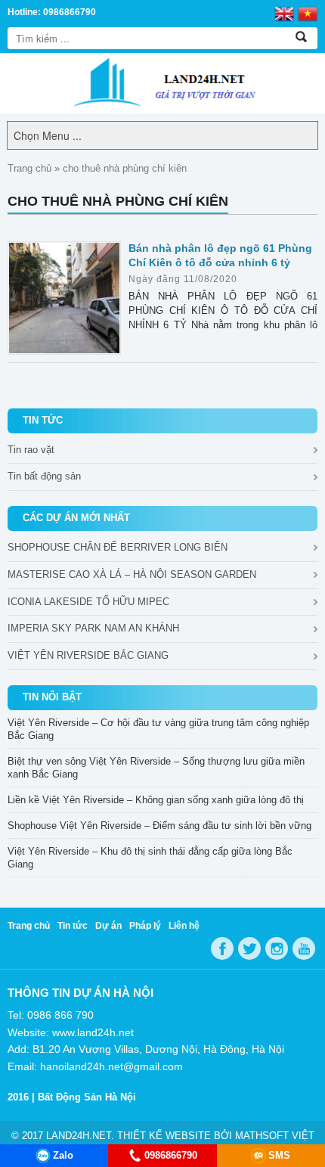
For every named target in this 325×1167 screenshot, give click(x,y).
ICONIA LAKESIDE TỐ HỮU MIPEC (88, 601)
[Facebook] (222, 948)
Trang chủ (29, 168)
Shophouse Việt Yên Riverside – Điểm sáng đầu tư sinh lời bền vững (159, 825)
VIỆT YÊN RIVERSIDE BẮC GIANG (88, 655)
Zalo (63, 1155)
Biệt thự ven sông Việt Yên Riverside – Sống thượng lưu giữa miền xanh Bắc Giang (156, 768)
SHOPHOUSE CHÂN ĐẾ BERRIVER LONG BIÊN (118, 547)
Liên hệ (184, 925)
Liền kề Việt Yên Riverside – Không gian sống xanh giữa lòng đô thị (156, 799)
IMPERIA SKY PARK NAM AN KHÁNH (93, 628)
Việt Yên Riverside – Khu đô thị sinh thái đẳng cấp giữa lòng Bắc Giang (150, 858)
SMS (279, 1155)
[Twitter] (249, 948)
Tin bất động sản (44, 476)
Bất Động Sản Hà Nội (87, 1097)
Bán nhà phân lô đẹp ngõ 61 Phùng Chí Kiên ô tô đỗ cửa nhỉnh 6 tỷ (220, 255)
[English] (284, 13)
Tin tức (72, 925)
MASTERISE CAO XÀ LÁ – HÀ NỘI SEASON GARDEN (132, 574)
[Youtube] (303, 948)
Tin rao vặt (31, 449)
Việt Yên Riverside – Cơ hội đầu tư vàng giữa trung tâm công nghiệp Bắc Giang (158, 729)
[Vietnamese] (307, 13)
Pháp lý (145, 925)
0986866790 (170, 1155)
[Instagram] (276, 948)
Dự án (108, 925)
